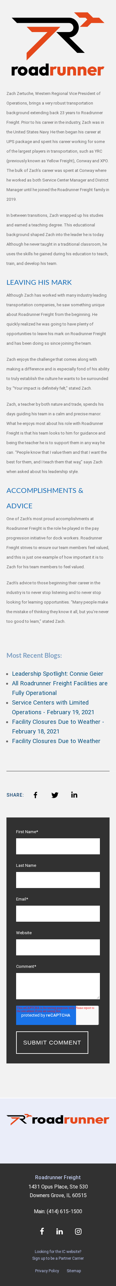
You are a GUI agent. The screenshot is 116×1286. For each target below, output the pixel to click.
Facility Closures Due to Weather (56, 741)
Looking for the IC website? (58, 1252)
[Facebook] (35, 795)
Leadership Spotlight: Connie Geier (57, 673)
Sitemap (74, 1271)
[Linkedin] (74, 795)
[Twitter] (55, 795)
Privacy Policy (47, 1271)
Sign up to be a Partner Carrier (58, 1258)
